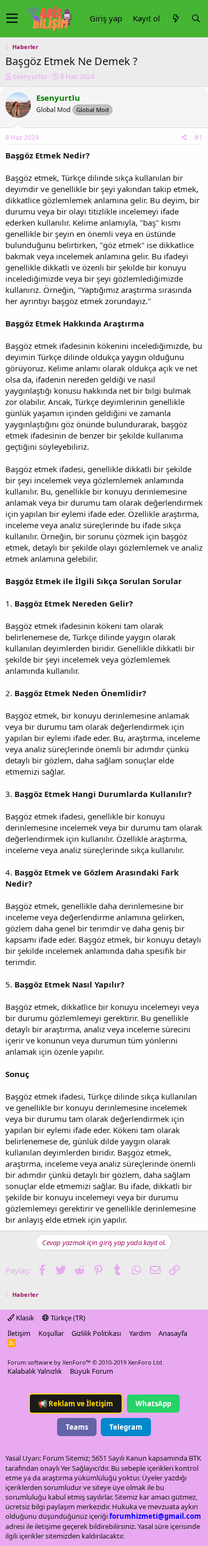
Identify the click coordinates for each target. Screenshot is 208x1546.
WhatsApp (153, 1403)
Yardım (140, 1333)
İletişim (18, 1333)
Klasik (24, 1317)
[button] (12, 18)
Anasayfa (172, 1333)
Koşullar (51, 1333)
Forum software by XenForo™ (85, 1362)
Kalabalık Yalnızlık (34, 1371)
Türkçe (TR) (67, 1317)
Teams (77, 1427)
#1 (199, 137)
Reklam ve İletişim (75, 1403)
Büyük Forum (91, 1371)
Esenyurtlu (30, 76)
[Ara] (196, 18)
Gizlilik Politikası (96, 1333)
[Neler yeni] (175, 18)
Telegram (125, 1427)
